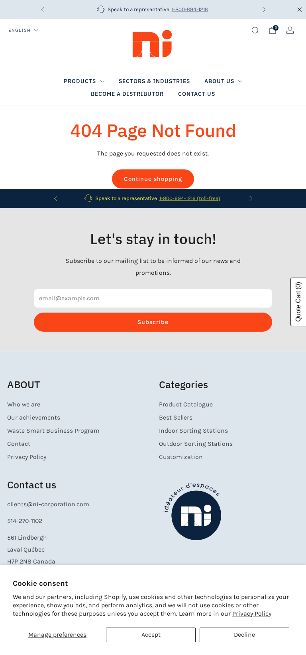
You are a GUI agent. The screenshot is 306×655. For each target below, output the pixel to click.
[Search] (255, 30)
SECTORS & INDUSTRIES (154, 81)
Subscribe (153, 322)
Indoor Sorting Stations (193, 430)
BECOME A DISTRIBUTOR (127, 93)
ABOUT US (219, 81)
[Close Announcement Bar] (299, 9)
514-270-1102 (24, 521)
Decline (244, 634)
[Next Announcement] (264, 9)
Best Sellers (175, 417)
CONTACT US (196, 93)
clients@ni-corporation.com (48, 504)
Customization (181, 457)
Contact (18, 443)
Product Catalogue (186, 404)
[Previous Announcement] (42, 9)
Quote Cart (298, 302)
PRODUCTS (80, 81)
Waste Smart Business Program (53, 430)
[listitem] (153, 9)
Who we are (23, 404)
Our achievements (33, 417)
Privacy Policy (251, 613)
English (19, 30)
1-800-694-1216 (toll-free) (189, 198)
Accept (151, 634)
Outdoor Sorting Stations (196, 443)
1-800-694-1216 (190, 9)
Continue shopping (153, 179)
